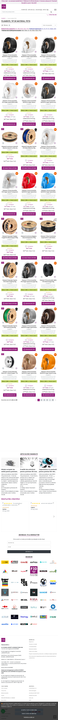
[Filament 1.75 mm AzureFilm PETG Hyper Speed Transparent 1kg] (9, 180)
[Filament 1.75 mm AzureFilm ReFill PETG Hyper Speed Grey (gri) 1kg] (48, 90)
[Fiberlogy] (24, 617)
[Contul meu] (31, 9)
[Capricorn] (43, 636)
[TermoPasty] (24, 636)
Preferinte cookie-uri (6, 706)
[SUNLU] (33, 607)
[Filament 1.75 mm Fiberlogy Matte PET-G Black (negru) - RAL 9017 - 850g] (9, 361)
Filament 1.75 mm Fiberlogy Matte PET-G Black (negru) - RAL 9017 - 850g (9, 372)
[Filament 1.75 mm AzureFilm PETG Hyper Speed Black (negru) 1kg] (48, 45)
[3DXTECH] (14, 592)
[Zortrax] (33, 562)
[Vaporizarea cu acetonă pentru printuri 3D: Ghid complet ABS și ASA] (48, 463)
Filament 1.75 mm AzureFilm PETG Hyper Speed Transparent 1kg (10, 191)
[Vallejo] (24, 626)
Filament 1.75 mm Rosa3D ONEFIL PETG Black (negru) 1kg (48, 280)
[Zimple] (33, 617)
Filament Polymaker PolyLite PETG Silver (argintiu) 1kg (9, 280)
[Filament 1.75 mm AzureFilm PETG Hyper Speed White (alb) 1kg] (9, 90)
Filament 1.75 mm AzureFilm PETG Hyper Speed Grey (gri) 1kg (29, 280)
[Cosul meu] (38, 9)
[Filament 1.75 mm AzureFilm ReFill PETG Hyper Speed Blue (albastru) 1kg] (48, 180)
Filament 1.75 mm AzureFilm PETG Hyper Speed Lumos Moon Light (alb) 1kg (48, 147)
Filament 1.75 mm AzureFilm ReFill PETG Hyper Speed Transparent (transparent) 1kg (29, 101)
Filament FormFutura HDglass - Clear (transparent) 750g (29, 236)
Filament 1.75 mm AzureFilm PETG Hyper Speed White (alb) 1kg (10, 101)
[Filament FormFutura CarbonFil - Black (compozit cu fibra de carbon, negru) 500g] (9, 136)
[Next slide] (54, 476)
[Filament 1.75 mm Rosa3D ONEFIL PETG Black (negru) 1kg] (48, 270)
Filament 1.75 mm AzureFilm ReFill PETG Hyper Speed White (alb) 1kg (29, 55)
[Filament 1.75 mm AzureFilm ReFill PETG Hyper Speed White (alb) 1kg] (29, 45)
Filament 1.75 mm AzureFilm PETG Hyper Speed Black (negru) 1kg (48, 55)
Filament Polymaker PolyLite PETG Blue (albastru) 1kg (29, 147)
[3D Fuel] (43, 600)
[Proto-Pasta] (33, 582)
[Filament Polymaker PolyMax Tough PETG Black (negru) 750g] (9, 226)
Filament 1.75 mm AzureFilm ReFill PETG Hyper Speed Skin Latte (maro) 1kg (29, 372)
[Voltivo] (53, 571)
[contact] (45, 9)
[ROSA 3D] (33, 599)
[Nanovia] (14, 582)
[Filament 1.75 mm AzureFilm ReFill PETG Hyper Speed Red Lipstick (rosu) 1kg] (29, 180)
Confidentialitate (32, 661)
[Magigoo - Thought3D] (5, 592)
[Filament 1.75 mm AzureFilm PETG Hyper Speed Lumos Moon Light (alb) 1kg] (48, 136)
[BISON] (5, 636)
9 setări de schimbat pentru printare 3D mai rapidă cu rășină (28, 470)
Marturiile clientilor (33, 663)
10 (52, 400)
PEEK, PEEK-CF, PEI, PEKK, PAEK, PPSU (21, 30)
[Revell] (43, 617)
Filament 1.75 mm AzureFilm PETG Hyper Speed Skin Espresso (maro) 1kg (48, 326)
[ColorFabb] (5, 562)
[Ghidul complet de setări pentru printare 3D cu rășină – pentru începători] (10, 463)
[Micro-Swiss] (53, 600)
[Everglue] (14, 607)
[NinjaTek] (24, 571)
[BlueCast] (43, 582)
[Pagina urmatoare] (55, 400)
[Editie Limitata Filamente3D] (43, 626)
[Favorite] (24, 9)
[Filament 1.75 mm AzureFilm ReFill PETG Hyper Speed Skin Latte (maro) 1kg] (29, 361)
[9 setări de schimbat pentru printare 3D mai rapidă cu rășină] (29, 463)
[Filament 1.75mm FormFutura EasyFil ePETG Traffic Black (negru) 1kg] (48, 226)
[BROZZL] (24, 600)
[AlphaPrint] (5, 645)
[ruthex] (24, 607)
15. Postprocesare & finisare (46, 489)
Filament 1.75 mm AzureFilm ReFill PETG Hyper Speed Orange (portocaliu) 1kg (48, 372)
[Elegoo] (14, 636)
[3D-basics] (24, 592)
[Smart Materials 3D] (5, 571)
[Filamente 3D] (6, 6)
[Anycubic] (14, 626)
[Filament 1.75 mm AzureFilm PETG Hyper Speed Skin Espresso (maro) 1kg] (48, 315)
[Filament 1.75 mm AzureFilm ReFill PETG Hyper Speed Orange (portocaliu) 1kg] (48, 361)
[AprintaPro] (53, 562)
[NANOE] (43, 592)
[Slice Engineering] (33, 636)
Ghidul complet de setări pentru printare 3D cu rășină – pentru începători (9, 470)
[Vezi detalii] (3, 52)
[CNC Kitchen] (53, 607)
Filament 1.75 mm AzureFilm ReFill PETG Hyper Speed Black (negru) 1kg (9, 55)
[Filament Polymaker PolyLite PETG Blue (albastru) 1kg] (29, 136)
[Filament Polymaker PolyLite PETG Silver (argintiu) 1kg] (9, 270)
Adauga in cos (10, 78)
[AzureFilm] (5, 626)
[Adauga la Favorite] (16, 52)
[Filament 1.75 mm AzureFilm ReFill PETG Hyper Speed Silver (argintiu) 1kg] (29, 315)
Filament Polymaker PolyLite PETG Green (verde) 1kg (9, 326)
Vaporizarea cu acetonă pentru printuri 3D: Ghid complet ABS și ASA (48, 470)
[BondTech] (14, 600)
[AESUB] (5, 617)
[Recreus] (24, 582)
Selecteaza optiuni (11, 168)
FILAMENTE (3, 18)
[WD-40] (53, 627)
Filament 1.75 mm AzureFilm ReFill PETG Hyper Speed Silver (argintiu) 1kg (29, 326)
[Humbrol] (33, 626)
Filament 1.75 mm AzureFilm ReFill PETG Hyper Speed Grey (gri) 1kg (48, 101)
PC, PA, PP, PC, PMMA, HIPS (42, 29)
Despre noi (31, 656)
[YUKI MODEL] (5, 607)
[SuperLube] (5, 582)
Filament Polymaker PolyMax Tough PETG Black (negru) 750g (10, 236)
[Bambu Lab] (43, 607)
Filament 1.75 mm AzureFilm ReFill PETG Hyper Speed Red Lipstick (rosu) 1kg (29, 191)
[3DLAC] (14, 571)
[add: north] (5, 600)
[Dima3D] (24, 562)
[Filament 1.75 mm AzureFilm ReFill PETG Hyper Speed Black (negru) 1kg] (9, 45)
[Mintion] (53, 636)
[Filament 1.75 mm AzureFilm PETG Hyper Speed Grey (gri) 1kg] (29, 270)
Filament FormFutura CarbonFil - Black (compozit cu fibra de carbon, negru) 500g (10, 147)
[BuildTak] (43, 571)
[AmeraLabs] (14, 617)
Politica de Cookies (33, 666)
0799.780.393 (53, 15)
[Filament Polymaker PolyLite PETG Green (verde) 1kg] (9, 315)
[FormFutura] (14, 562)
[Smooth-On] (53, 582)
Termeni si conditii (33, 658)
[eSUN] (53, 617)
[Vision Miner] (33, 592)
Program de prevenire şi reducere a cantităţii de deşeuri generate (43, 668)
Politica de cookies (11, 705)
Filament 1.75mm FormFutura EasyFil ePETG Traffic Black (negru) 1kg (48, 236)
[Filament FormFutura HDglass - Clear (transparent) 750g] (29, 226)
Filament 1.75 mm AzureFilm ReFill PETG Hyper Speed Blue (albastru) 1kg (48, 191)
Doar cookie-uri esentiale (29, 713)
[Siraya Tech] (53, 592)
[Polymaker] (43, 562)
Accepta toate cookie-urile (29, 710)
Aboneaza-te (29, 551)
